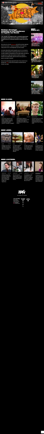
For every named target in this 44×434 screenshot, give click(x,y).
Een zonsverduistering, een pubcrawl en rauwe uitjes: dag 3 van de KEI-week (36, 76)
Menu (42, 2)
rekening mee (13, 44)
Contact (28, 200)
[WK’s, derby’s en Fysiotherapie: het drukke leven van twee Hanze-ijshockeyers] (6, 166)
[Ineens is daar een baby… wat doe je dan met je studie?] (29, 137)
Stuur (7, 62)
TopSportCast (4, 173)
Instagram (23, 202)
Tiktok (23, 204)
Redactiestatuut (16, 201)
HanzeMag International (17, 203)
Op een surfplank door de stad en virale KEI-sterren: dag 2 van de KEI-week (36, 92)
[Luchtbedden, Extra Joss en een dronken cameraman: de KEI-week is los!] (8, 108)
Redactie (2, 34)
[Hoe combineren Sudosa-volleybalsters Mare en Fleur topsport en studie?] (29, 166)
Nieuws (14, 143)
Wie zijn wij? (15, 199)
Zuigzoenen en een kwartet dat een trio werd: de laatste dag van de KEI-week (36, 44)
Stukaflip (18, 116)
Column (3, 143)
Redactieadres (16, 200)
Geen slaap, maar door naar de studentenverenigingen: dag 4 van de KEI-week (37, 60)
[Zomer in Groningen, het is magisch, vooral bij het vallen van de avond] (6, 137)
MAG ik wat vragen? (34, 116)
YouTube (23, 201)
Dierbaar (8, 34)
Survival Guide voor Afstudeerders (38, 173)
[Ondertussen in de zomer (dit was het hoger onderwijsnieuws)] (17, 137)
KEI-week (32, 35)
